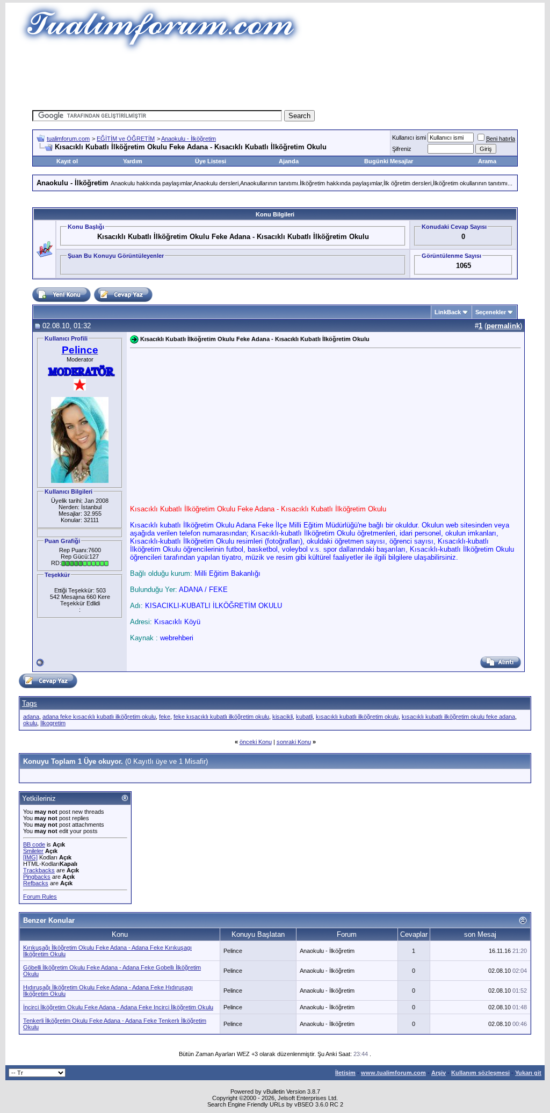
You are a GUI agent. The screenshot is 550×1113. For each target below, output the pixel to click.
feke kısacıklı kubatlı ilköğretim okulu (221, 716)
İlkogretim (53, 723)
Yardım (132, 161)
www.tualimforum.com (393, 1072)
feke (164, 716)
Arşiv (438, 1072)
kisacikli (282, 716)
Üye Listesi (210, 161)
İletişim (345, 1072)
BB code (34, 844)
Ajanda (289, 161)
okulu (30, 723)
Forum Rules (40, 896)
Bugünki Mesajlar (388, 161)
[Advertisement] (275, 78)
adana (31, 716)
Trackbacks (39, 870)
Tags (29, 703)
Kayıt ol (67, 161)
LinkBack (448, 312)
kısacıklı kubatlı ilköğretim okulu (357, 716)
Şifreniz (401, 149)
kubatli (304, 716)
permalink (503, 326)
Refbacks (35, 883)
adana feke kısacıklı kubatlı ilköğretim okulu (99, 716)
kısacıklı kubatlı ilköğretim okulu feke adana (458, 716)
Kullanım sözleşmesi (480, 1072)
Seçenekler (490, 312)
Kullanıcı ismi (409, 137)
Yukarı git (528, 1072)
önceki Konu (256, 742)
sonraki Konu (294, 742)
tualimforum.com (68, 138)
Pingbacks (36, 876)
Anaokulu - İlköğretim (188, 138)
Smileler (33, 851)
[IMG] (30, 857)
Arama (487, 161)
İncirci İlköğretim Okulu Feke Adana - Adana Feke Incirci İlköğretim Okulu (118, 1007)
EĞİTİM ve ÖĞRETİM (126, 138)
